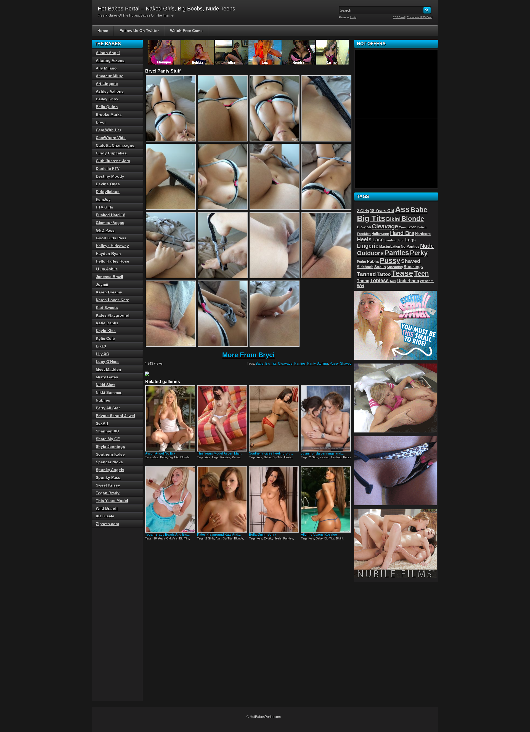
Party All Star (108, 408)
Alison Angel (108, 52)
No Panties (410, 246)
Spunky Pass (108, 477)
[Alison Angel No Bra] (170, 418)
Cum (402, 227)
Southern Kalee (110, 454)
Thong (363, 281)
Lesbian (336, 457)
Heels (288, 457)
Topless (379, 280)
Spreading (395, 267)
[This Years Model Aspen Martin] (222, 418)
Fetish (421, 227)
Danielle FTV (108, 168)
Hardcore (423, 234)
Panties (300, 363)
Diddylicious (108, 191)
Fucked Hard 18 (110, 215)
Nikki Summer (108, 392)
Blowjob (364, 227)
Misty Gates (107, 377)
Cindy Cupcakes (111, 153)
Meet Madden (108, 369)
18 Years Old (162, 538)
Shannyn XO (107, 431)
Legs (215, 457)
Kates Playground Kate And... (219, 534)
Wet (360, 286)
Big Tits (270, 363)
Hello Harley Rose (112, 261)
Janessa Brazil (109, 276)
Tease (402, 273)
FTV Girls (104, 207)
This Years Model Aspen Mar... (219, 453)
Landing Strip (394, 240)
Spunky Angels (110, 469)
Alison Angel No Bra (160, 453)
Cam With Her (108, 130)
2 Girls (313, 457)
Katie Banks (107, 323)
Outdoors (370, 253)
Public (373, 261)
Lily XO (102, 354)
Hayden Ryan (108, 253)
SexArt (102, 423)
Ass (155, 457)
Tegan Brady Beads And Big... (167, 534)
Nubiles (103, 400)
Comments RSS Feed (419, 17)
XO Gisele (105, 516)
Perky (236, 457)
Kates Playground (112, 315)
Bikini (339, 538)
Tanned (366, 274)
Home (102, 30)
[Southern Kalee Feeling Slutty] (274, 418)
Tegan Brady (108, 493)
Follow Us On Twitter (139, 30)
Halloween (380, 234)
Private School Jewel (115, 415)
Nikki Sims (105, 385)
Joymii (102, 284)
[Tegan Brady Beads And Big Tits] (170, 499)
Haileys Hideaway (112, 246)
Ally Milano (106, 68)
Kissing (324, 457)
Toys (392, 281)
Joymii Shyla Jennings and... (322, 453)
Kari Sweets (107, 307)
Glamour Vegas (110, 222)
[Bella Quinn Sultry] (274, 499)
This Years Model (112, 500)
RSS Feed (399, 17)
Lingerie (367, 246)
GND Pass (105, 230)
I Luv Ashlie (107, 269)
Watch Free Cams (186, 30)
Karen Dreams (109, 292)
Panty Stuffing (317, 363)
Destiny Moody (110, 176)
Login (353, 17)
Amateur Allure (109, 76)
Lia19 (101, 346)
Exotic (268, 538)
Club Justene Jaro (113, 161)
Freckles (364, 234)
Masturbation (389, 247)
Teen (421, 273)
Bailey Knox (107, 99)
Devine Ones (108, 184)
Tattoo (384, 274)
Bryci (100, 122)
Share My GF (108, 439)
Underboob (408, 281)
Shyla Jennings (110, 446)
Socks (380, 267)
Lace (378, 239)
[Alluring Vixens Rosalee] (326, 499)
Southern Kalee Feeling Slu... (271, 453)
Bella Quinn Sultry (262, 534)
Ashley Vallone (110, 91)
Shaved (346, 363)
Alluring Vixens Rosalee (319, 534)
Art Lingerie (107, 83)
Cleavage (285, 363)
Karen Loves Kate (112, 300)
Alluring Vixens (110, 60)
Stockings (413, 267)
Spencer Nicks (109, 462)
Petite (361, 262)
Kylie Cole (105, 338)
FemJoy (103, 199)
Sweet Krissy (108, 485)
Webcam (427, 281)
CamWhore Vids (111, 137)
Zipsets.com (107, 524)
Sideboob (365, 267)
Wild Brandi (107, 508)
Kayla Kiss (106, 330)
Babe (260, 363)
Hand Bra (402, 233)
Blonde (184, 457)
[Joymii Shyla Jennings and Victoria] (326, 418)
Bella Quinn (107, 107)
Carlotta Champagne (115, 145)
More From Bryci (248, 355)
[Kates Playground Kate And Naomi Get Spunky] (222, 499)
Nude (427, 246)
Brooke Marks (109, 114)
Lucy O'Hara (107, 361)
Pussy (334, 363)
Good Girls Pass (111, 238)
